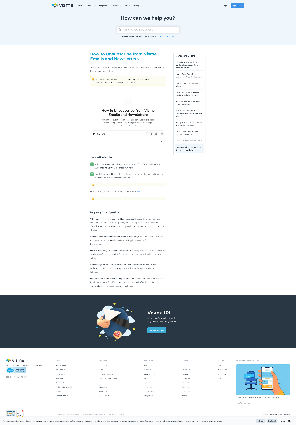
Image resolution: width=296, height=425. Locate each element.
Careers (185, 374)
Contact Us (221, 374)
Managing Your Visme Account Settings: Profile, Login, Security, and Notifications (188, 65)
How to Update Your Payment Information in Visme (187, 133)
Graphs (58, 391)
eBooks (146, 378)
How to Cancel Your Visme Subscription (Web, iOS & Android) (189, 75)
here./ (139, 191)
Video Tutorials (149, 374)
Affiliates (185, 396)
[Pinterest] (25, 377)
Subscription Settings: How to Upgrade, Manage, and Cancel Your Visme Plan (189, 113)
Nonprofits (103, 383)
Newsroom (186, 370)
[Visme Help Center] (62, 5)
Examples (115, 5)
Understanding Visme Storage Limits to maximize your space (187, 93)
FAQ (219, 365)
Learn (126, 5)
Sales (101, 370)
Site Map (287, 414)
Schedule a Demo (105, 396)
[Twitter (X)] (18, 377)
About (184, 365)
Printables (59, 378)
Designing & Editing (166, 36)
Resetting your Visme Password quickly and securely (188, 102)
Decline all (272, 421)
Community (186, 391)
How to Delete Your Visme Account (189, 141)
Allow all (261, 421)
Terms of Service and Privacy (272, 414)
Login (225, 5)
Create (79, 5)
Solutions (90, 5)
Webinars (147, 370)
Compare (185, 387)
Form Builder (61, 374)
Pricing (136, 5)
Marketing (103, 365)
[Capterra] (11, 411)
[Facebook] (10, 377)
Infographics (60, 370)
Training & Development (108, 378)
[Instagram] (22, 377)
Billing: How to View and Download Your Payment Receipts (189, 123)
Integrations (148, 396)
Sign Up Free (237, 5)
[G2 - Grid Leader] (20, 411)
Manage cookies (285, 421)
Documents (60, 383)
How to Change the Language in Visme (188, 84)
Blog (145, 365)
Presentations (61, 365)
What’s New (186, 383)
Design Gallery (149, 391)
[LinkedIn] (14, 377)
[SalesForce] (16, 370)
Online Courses (149, 383)
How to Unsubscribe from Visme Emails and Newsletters (189, 148)
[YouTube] (7, 377)
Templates (103, 5)
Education (103, 387)
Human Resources (106, 374)
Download (186, 378)
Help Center (222, 370)
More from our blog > (243, 403)
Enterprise (103, 391)
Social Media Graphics (64, 387)
